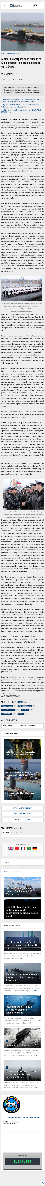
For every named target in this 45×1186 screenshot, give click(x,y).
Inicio (2, 53)
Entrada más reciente (23, 808)
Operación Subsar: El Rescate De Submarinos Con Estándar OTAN (19, 774)
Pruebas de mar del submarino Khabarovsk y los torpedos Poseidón (21, 977)
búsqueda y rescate (29, 53)
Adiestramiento (5, 55)
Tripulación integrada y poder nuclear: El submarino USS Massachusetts (20, 891)
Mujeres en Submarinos (12, 871)
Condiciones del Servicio (14, 1117)
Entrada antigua (22, 814)
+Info (21, 958)
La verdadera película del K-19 (21, 1045)
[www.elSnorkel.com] (17, 6)
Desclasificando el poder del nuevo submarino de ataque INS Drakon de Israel (22, 945)
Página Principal (22, 819)
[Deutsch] (34, 848)
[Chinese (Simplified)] (17, 848)
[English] (11, 848)
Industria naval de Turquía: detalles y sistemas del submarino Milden (19, 1009)
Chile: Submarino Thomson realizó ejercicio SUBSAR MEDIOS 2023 (20, 753)
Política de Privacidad (32, 1117)
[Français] (23, 848)
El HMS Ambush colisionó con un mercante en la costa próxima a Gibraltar (21, 1074)
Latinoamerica (11, 53)
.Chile (19, 53)
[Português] (29, 848)
